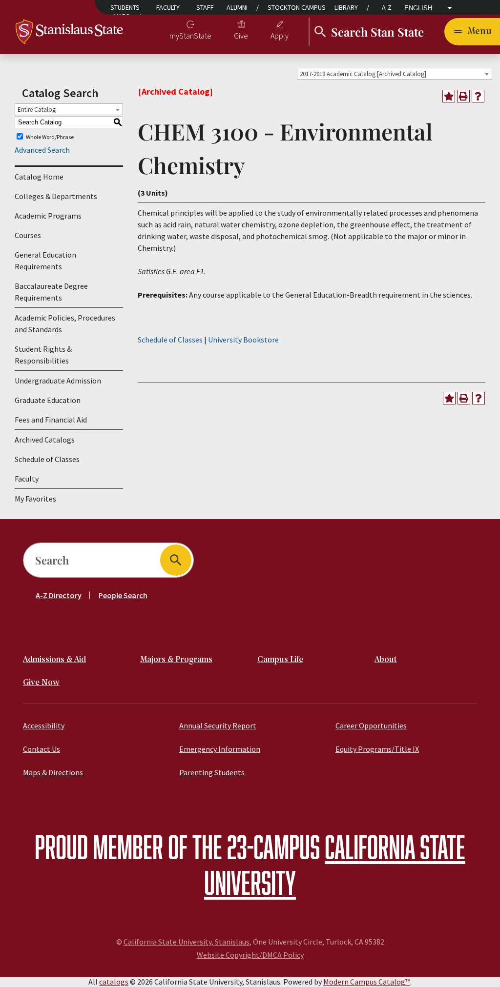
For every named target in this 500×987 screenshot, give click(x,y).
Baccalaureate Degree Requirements (51, 291)
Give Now (41, 682)
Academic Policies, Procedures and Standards (65, 323)
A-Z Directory (59, 595)
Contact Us (41, 749)
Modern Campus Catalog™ (366, 982)
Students (125, 7)
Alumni (237, 7)
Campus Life (280, 660)
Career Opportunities (371, 725)
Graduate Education (48, 400)
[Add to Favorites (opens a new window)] (448, 96)
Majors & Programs (176, 660)
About (386, 660)
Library (346, 7)
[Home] (69, 31)
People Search (123, 595)
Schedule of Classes (47, 459)
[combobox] (394, 74)
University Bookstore (243, 339)
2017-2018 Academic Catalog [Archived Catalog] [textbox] (363, 74)
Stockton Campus (297, 7)
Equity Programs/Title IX (377, 749)
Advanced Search (42, 150)
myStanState (190, 35)
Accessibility (43, 725)
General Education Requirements (45, 260)
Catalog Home (39, 176)
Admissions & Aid (54, 660)
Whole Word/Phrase (50, 136)
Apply (280, 35)
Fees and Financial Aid (51, 419)
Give (241, 35)
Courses (28, 235)
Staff (205, 7)
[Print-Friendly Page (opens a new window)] (463, 96)
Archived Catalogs (45, 439)
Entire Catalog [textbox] (37, 109)
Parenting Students (212, 772)
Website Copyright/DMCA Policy (250, 955)
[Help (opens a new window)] (478, 96)
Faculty (168, 7)
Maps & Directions (53, 772)
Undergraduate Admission (58, 380)
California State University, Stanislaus (187, 942)
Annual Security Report (217, 725)
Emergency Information (219, 749)
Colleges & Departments (56, 196)
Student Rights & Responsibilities (43, 354)
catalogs (113, 982)
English (418, 8)
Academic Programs (48, 216)
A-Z (387, 7)
